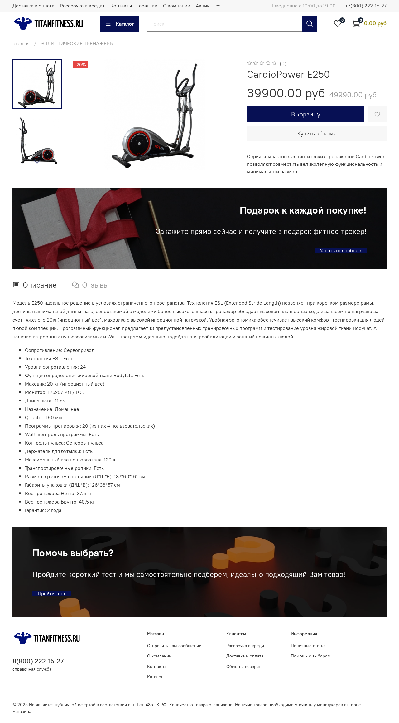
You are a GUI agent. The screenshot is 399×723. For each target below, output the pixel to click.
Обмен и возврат (243, 666)
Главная (21, 43)
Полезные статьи (308, 645)
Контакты (121, 5)
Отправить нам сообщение (174, 645)
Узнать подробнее (340, 250)
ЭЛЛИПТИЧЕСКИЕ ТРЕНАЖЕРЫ (77, 43)
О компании (176, 5)
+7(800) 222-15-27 (366, 5)
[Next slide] (37, 161)
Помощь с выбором (311, 656)
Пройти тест (51, 593)
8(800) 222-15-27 (38, 661)
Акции (203, 5)
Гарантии (147, 5)
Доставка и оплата (33, 5)
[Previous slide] (84, 114)
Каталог (125, 24)
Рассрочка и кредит (82, 5)
